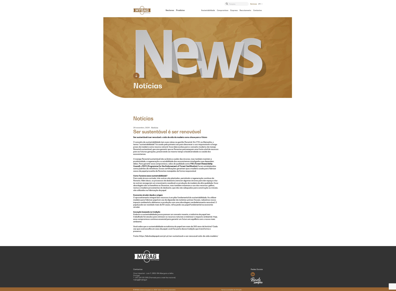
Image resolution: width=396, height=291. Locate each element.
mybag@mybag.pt (140, 280)
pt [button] (260, 4)
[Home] (142, 10)
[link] (170, 10)
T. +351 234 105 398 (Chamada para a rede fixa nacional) (154, 277)
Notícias (253, 4)
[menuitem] (170, 10)
